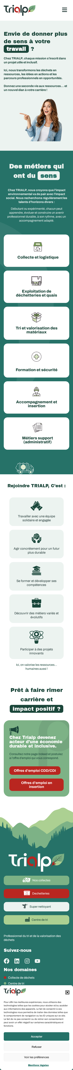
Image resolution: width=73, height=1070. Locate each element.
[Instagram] (27, 961)
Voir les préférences (36, 1057)
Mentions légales (38, 1065)
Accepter (36, 1036)
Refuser (37, 1046)
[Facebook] (6, 961)
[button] (67, 992)
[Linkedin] (17, 961)
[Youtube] (37, 961)
